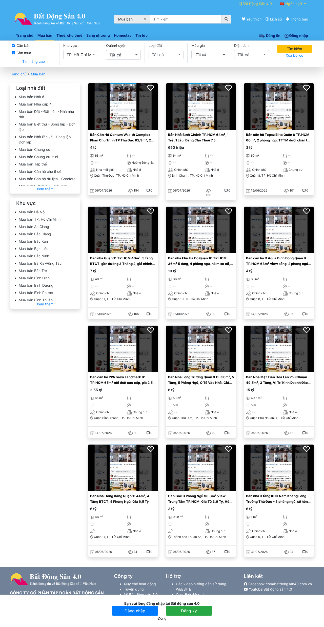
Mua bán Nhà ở (31, 97)
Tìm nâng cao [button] (33, 61)
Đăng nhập (298, 35)
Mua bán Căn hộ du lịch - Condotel (47, 179)
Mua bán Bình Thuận (36, 300)
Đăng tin (272, 35)
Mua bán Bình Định (34, 278)
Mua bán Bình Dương (36, 285)
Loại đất (155, 45)
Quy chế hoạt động (140, 584)
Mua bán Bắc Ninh (34, 256)
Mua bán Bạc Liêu (33, 248)
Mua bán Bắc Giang (35, 234)
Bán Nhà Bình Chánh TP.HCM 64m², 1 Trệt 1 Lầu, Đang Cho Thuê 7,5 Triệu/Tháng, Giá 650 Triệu (198, 140)
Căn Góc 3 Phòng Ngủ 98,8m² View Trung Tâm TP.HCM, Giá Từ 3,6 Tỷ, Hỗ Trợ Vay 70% (198, 501)
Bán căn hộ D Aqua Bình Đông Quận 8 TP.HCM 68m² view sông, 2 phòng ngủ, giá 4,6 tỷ (277, 263)
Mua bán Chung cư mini (38, 157)
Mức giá (198, 45)
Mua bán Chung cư (34, 149)
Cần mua (23, 53)
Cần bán (23, 45)
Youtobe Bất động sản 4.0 (270, 589)
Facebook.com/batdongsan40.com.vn (279, 584)
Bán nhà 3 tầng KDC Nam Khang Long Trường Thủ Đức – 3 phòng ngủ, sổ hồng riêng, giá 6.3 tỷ (278, 501)
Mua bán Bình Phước (36, 292)
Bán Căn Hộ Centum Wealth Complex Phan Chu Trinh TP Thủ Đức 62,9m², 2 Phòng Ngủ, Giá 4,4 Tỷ (120, 140)
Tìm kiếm (294, 49)
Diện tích (241, 45)
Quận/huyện (116, 45)
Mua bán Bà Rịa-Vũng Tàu (40, 263)
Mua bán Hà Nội (32, 212)
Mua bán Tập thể (33, 164)
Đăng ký (189, 610)
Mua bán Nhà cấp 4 (35, 104)
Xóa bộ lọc (294, 55)
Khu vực (70, 45)
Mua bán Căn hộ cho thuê (40, 171)
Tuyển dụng (134, 589)
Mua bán (38, 74)
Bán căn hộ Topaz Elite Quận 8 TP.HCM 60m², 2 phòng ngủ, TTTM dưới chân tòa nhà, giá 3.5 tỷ (278, 140)
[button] (80, 54)
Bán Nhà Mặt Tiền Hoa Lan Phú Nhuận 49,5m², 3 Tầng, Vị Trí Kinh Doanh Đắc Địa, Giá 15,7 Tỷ (277, 382)
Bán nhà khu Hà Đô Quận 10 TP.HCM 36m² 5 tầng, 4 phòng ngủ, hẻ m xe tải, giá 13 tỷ (199, 263)
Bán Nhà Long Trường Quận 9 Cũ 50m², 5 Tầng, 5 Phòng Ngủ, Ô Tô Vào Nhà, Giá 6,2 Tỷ (201, 382)
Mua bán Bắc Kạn (33, 241)
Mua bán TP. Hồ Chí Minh (39, 219)
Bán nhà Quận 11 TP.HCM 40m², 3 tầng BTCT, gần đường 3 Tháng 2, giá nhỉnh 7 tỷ (122, 263)
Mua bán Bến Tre (33, 270)
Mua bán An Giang (34, 226)
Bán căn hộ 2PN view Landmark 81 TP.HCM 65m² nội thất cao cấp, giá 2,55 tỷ (122, 382)
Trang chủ (18, 74)
